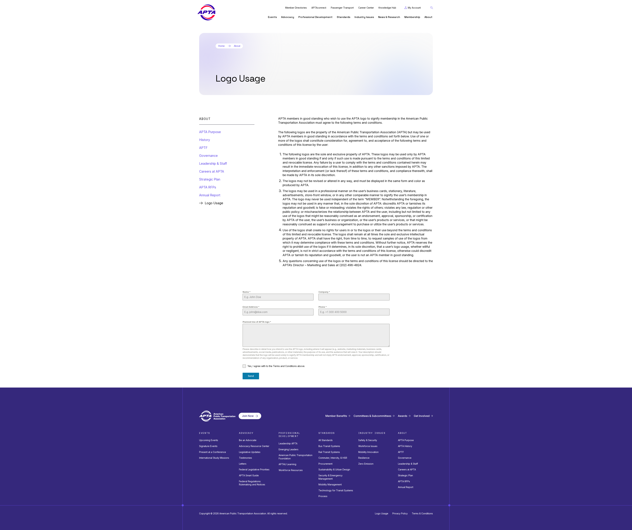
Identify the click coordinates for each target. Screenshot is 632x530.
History (204, 140)
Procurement (325, 463)
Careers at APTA (211, 171)
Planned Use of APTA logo (257, 322)
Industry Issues (364, 17)
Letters (242, 463)
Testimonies (245, 457)
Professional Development (315, 17)
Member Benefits (336, 416)
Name (246, 292)
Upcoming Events (208, 440)
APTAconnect (318, 8)
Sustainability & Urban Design (334, 469)
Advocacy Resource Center (254, 446)
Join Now (248, 416)
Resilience (363, 457)
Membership (412, 17)
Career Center (366, 8)
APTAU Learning (287, 464)
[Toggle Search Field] (431, 8)
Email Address (251, 307)
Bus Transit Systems (329, 446)
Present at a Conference (212, 452)
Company (324, 292)
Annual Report (209, 195)
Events (272, 17)
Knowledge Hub (387, 8)
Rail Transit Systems (329, 452)
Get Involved (422, 416)
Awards (402, 416)
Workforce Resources (291, 470)
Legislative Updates (249, 452)
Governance (208, 156)
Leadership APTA (288, 443)
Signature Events (208, 446)
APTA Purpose (210, 132)
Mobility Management (330, 484)
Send (251, 376)
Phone (322, 307)
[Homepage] (206, 12)
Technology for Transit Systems (335, 490)
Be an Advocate (247, 440)
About (428, 17)
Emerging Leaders (288, 449)
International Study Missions (214, 457)
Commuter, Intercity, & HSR (332, 457)
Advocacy (287, 17)
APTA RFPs (207, 187)
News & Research (389, 17)
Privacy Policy (400, 513)
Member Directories (296, 8)
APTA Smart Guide (249, 475)
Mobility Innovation (368, 452)
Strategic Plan (209, 179)
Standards (343, 17)
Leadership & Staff (213, 164)
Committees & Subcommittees (372, 416)
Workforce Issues (367, 446)
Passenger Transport (342, 8)
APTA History (405, 446)
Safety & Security (367, 440)
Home (221, 46)
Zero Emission (365, 463)
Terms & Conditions (422, 513)
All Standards (325, 440)
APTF (203, 148)
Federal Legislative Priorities (254, 469)
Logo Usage (381, 513)
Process (322, 496)
